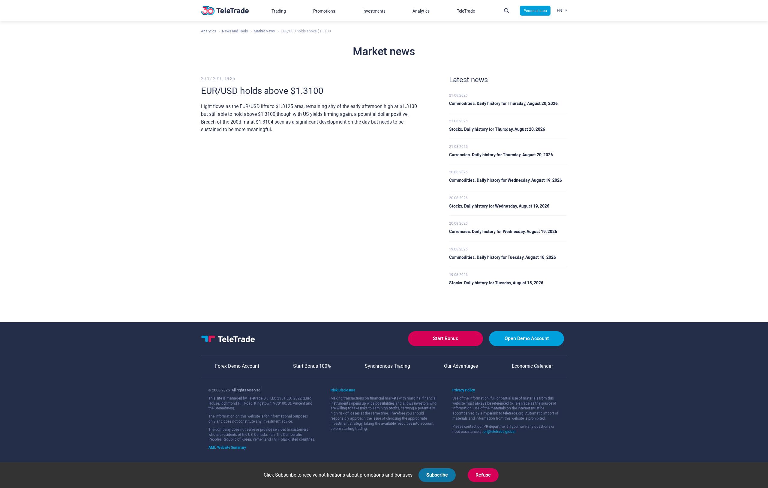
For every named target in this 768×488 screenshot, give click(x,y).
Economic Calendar (532, 366)
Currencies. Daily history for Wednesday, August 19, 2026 (503, 231)
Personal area (535, 10)
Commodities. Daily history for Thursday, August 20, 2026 (503, 103)
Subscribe (437, 475)
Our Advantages (461, 366)
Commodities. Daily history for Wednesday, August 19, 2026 (505, 180)
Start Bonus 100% (312, 366)
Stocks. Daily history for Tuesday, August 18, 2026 (496, 282)
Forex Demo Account (237, 366)
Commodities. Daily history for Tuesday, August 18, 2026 (502, 257)
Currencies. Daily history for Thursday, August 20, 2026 (501, 154)
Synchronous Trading (387, 366)
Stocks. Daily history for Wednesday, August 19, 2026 (499, 206)
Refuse (483, 475)
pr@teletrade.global (499, 432)
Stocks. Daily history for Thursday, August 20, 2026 (497, 129)
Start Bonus (445, 338)
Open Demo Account (527, 338)
